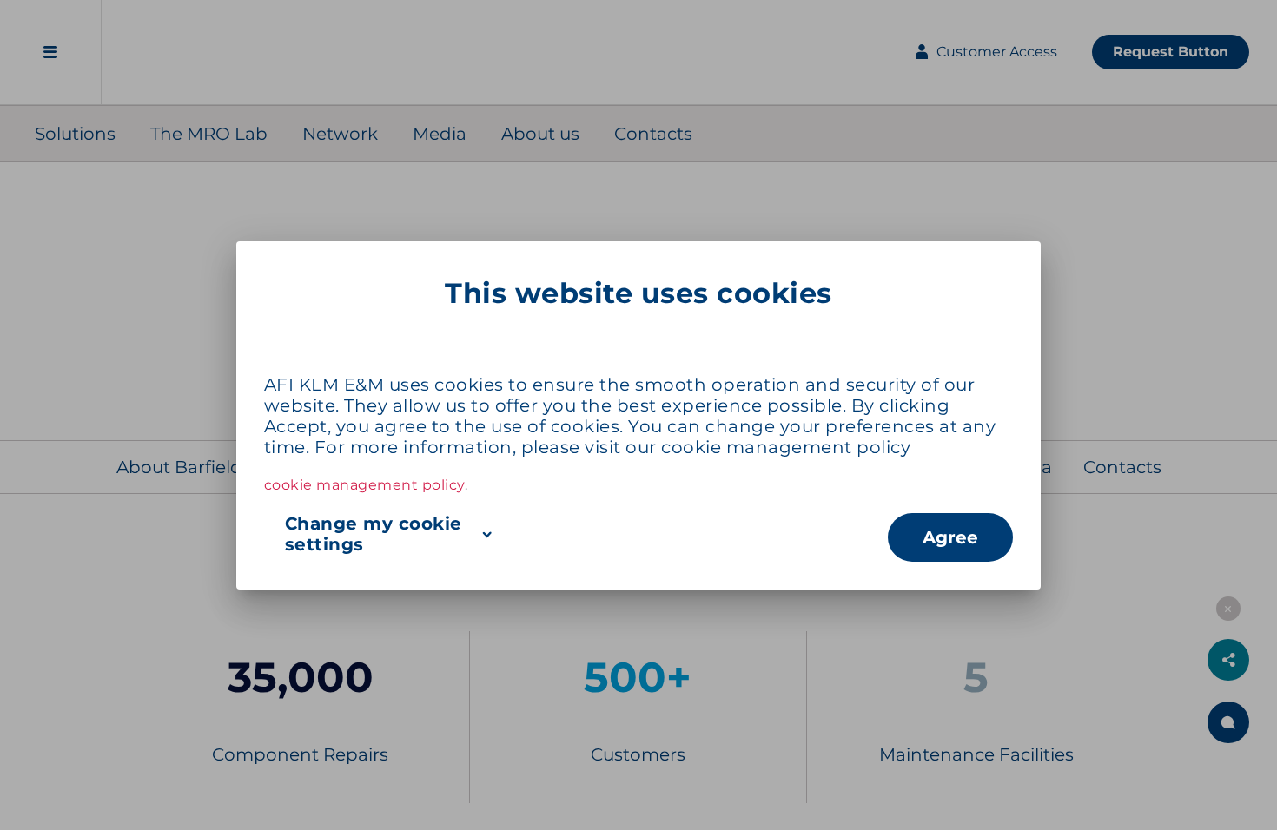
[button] (576, 534)
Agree (950, 537)
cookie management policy (785, 447)
